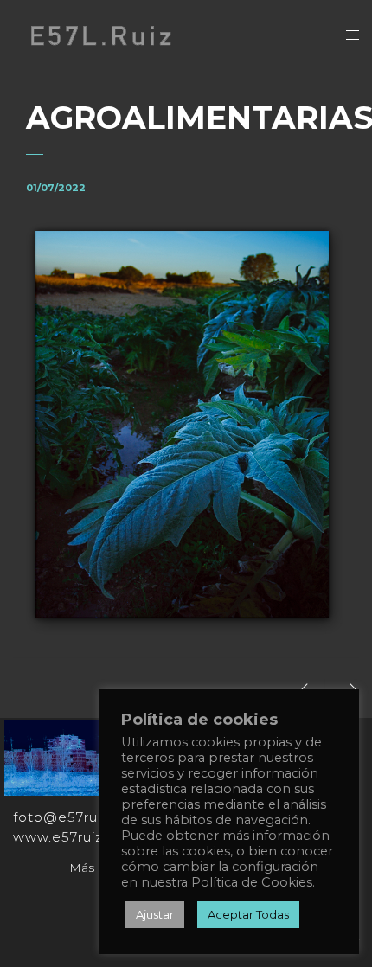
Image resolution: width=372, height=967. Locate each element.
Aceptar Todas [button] (248, 914)
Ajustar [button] (155, 914)
